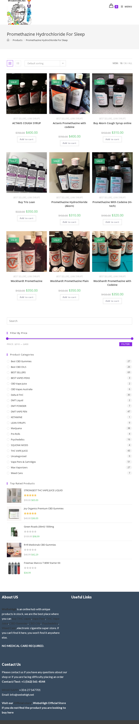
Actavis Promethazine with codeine (69, 125)
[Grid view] (10, 63)
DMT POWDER (18, 406)
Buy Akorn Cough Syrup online (112, 123)
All (130, 63)
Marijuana (16, 428)
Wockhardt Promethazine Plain (69, 281)
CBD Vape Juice (19, 383)
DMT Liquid (17, 400)
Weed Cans (17, 473)
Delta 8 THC (17, 394)
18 (121, 63)
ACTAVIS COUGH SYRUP (26, 123)
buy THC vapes (21, 618)
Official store (23, 703)
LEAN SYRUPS (33, 118)
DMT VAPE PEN (19, 411)
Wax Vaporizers (19, 467)
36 (125, 63)
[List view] (18, 63)
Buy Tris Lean (26, 202)
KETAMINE (16, 417)
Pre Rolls (15, 433)
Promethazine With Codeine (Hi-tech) (112, 204)
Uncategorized (18, 456)
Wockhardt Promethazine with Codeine (112, 283)
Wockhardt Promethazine (26, 281)
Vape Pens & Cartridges (23, 461)
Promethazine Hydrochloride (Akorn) (69, 204)
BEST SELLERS (19, 118)
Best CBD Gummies (21, 361)
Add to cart (26, 139)
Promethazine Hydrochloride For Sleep (47, 40)
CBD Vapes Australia (21, 389)
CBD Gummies (18, 623)
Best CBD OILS (18, 367)
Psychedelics (17, 439)
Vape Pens (38, 618)
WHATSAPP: (10, 690)
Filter (125, 344)
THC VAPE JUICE (19, 450)
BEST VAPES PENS (20, 378)
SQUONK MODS (19, 445)
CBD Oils (35, 623)
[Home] (8, 40)
